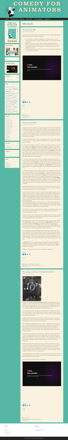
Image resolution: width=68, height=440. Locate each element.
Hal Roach (25, 419)
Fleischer (11, 97)
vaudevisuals (8, 137)
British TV (11, 89)
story (10, 109)
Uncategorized (26, 114)
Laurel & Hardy (35, 419)
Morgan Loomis (8, 132)
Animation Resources (9, 126)
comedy (7, 95)
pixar (10, 104)
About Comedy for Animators (17, 19)
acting (7, 87)
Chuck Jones (16, 93)
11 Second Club (8, 146)
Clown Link (8, 129)
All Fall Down (8, 118)
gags (13, 97)
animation (13, 87)
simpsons (7, 107)
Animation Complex (9, 123)
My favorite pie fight (29, 30)
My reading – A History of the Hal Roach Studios (38, 272)
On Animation (8, 133)
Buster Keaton (26, 264)
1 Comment (26, 117)
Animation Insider (9, 124)
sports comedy (13, 107)
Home (7, 19)
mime (7, 104)
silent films (15, 106)
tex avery (11, 111)
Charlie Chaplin (31, 264)
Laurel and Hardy (27, 418)
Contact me (47, 19)
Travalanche (8, 136)
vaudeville (15, 111)
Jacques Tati (37, 265)
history (9, 98)
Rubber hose (11, 106)
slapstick (10, 107)
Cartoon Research (9, 127)
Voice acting (7, 112)
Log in (7, 162)
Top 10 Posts (29, 19)
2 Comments (26, 266)
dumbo (16, 95)
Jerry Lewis (8, 101)
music (9, 104)
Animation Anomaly (9, 121)
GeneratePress (41, 438)
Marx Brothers (37, 264)
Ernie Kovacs (8, 97)
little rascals (26, 116)
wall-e (12, 112)
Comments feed (8, 165)
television (8, 111)
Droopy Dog (13, 95)
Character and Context (30, 122)
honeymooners (12, 98)
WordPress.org (8, 166)
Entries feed (8, 163)
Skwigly (7, 134)
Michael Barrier (8, 130)
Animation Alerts (9, 147)
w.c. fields (10, 112)
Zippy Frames (8, 139)
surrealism (13, 109)
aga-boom (10, 87)
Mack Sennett (13, 103)
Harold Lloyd (30, 419)
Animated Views (8, 120)
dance (10, 95)
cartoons (11, 91)
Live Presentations (38, 19)
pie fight (29, 116)
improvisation (8, 99)
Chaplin (13, 91)
